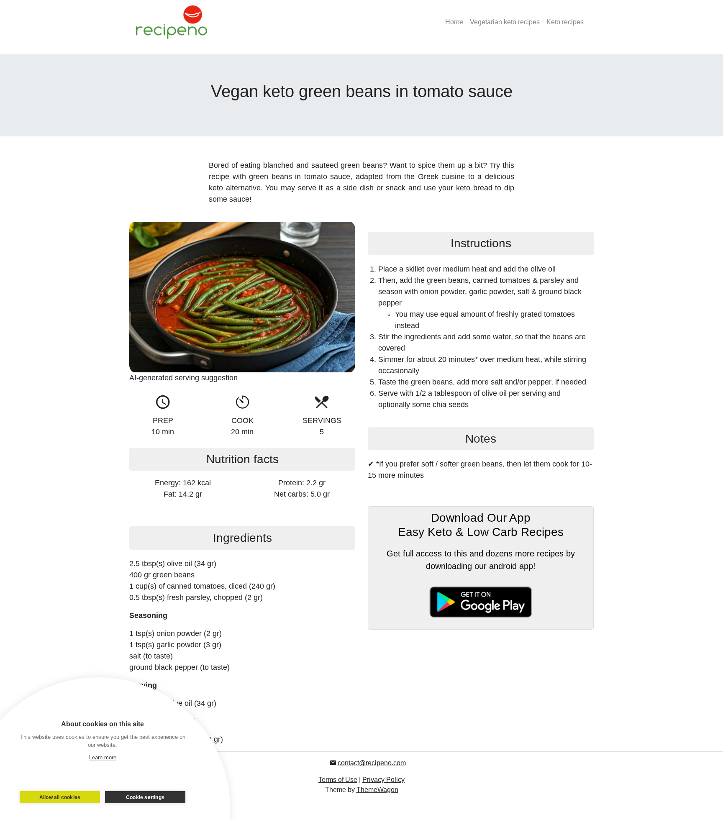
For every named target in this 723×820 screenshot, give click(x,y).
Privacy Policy (383, 779)
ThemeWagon (377, 789)
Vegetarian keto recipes (505, 22)
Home (454, 22)
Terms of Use (337, 779)
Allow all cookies (59, 797)
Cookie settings (145, 797)
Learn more (102, 757)
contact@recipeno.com (372, 762)
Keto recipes (565, 22)
